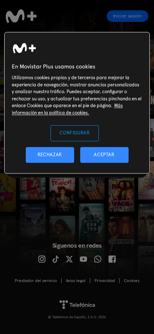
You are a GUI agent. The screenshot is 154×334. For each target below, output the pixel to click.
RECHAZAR (50, 154)
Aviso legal (76, 280)
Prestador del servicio (36, 280)
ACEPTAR (104, 154)
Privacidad (105, 280)
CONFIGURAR (74, 133)
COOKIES (131, 280)
